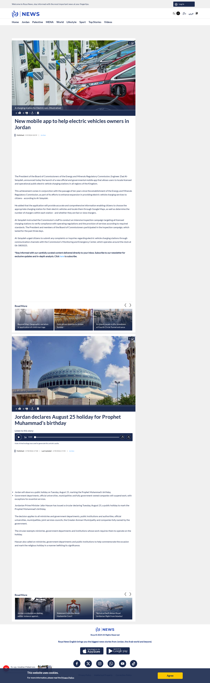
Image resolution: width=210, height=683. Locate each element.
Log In (181, 4)
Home (15, 22)
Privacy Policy (67, 677)
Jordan (25, 22)
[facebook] (76, 663)
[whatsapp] (111, 663)
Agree (170, 675)
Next (125, 305)
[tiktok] (133, 663)
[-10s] (122, 437)
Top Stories (95, 22)
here (62, 256)
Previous (130, 305)
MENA (50, 22)
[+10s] (129, 437)
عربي (191, 13)
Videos (108, 22)
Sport (82, 22)
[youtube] (122, 663)
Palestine (37, 22)
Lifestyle (72, 22)
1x (25, 437)
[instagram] (99, 663)
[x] (88, 663)
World (60, 22)
